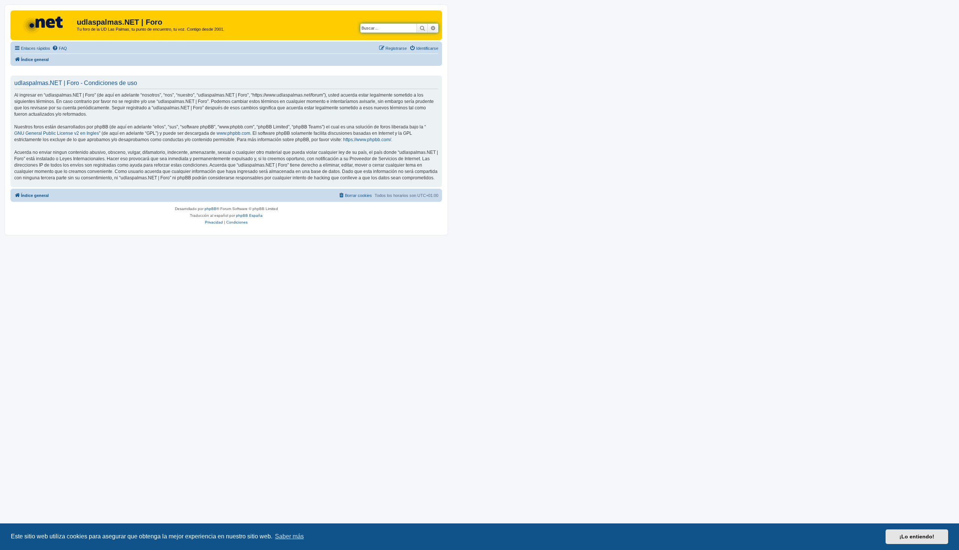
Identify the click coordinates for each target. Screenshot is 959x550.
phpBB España (249, 215)
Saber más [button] (289, 536)
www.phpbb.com (233, 133)
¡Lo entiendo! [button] (916, 537)
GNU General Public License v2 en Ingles (56, 133)
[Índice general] (44, 24)
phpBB (211, 209)
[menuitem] (59, 48)
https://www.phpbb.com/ (367, 139)
